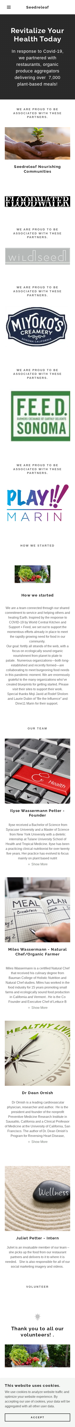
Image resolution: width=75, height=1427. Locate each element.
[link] (37, 7)
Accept (37, 1417)
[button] (6, 7)
